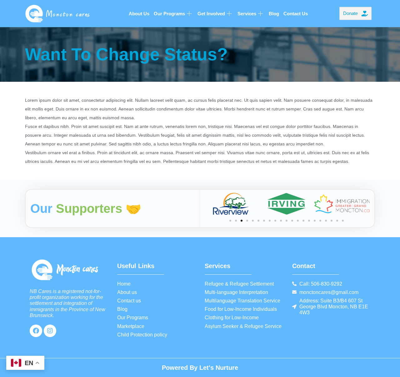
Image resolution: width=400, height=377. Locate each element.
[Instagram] (50, 331)
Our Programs (169, 13)
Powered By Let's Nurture (200, 367)
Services (247, 13)
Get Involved (211, 13)
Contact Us (295, 13)
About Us (139, 13)
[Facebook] (36, 331)
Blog (274, 13)
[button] (230, 221)
